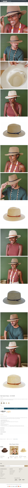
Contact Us (1, 476)
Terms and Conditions (15, 484)
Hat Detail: (1, 414)
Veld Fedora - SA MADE (22, 456)
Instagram (1, 463)
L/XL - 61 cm (2, 406)
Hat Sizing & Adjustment (12, 470)
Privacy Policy (19, 484)
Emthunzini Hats (2, 455)
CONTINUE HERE (9, 1)
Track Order (1, 470)
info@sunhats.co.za (3, 478)
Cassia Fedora (2, 456)
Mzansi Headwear (12, 455)
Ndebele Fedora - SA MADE (14, 456)
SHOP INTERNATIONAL (5, 1)
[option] (4, 452)
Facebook (0, 463)
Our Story (20, 470)
